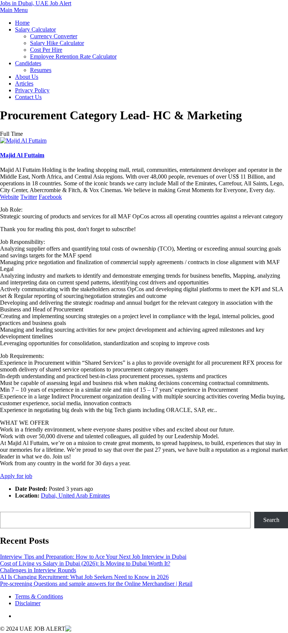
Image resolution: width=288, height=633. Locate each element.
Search (8, 508)
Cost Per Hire (46, 50)
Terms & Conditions (39, 596)
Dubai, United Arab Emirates (75, 495)
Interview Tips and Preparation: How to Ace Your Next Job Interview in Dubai (93, 556)
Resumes (40, 70)
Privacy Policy (32, 90)
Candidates (28, 63)
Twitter (28, 197)
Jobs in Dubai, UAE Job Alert (35, 3)
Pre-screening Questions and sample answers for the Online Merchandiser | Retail (96, 583)
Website (9, 197)
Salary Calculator (35, 29)
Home (22, 23)
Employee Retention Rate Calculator (73, 56)
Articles (24, 83)
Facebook (50, 197)
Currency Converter (53, 36)
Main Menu (14, 10)
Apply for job (16, 476)
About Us (26, 77)
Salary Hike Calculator (57, 43)
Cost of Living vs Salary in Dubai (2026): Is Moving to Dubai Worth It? (85, 563)
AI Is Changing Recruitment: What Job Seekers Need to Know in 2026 (84, 577)
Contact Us (28, 97)
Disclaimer (27, 603)
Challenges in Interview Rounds (38, 570)
